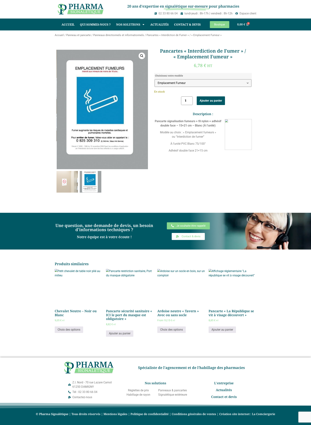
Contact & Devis (187, 24)
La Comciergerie (263, 414)
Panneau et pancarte (78, 35)
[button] (142, 56)
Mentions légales (115, 414)
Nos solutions (128, 24)
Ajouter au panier (211, 100)
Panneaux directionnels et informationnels (118, 35)
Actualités (159, 24)
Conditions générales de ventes (194, 414)
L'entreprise (224, 383)
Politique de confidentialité (149, 414)
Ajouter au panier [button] (119, 333)
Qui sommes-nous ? (95, 24)
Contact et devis (224, 397)
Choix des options (69, 329)
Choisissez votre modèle (169, 76)
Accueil (68, 24)
